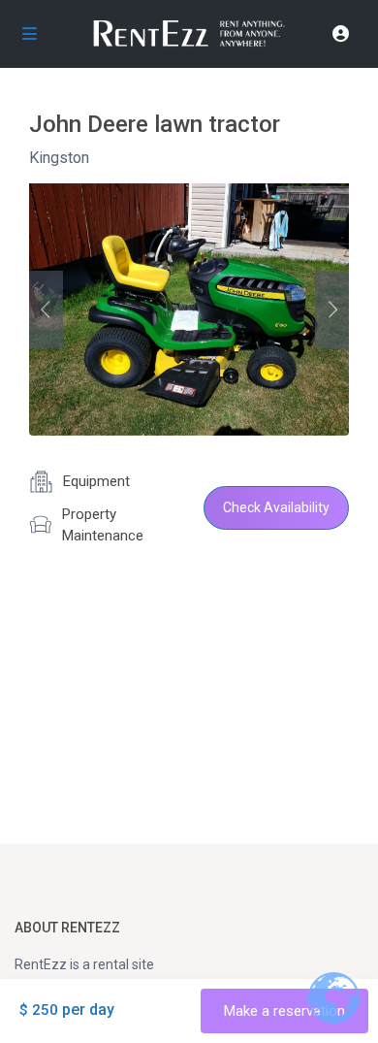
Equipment (96, 481)
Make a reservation (284, 1011)
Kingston (59, 157)
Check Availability (276, 507)
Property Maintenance (102, 524)
